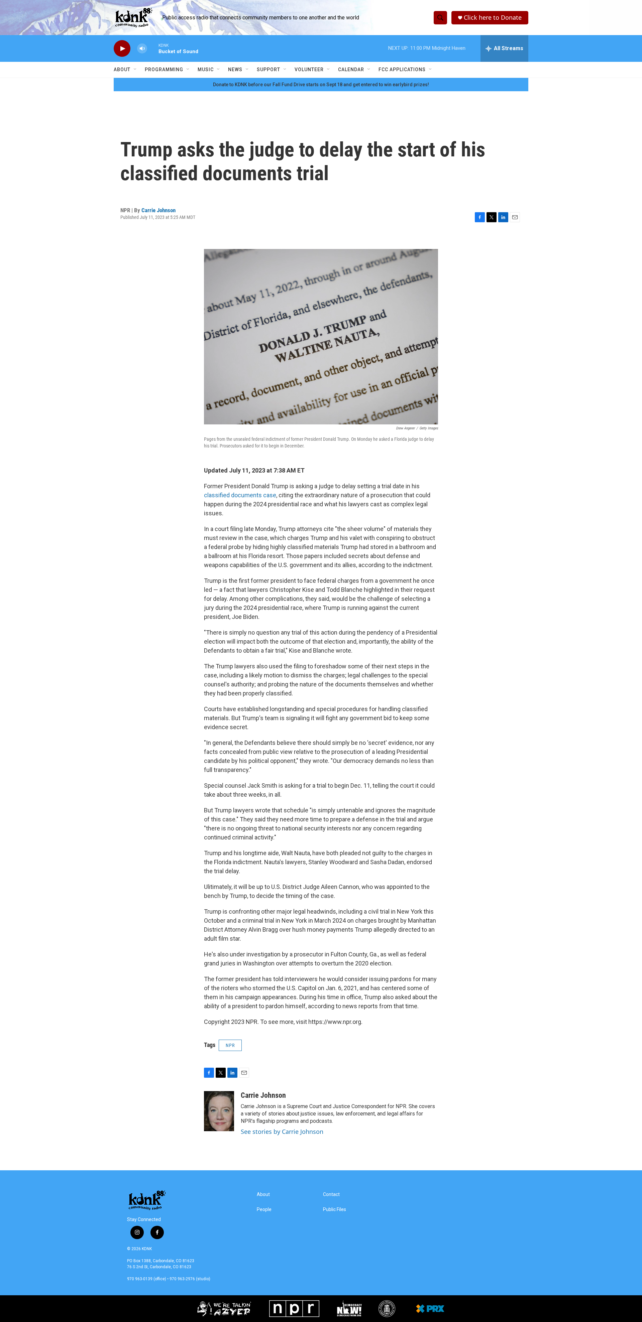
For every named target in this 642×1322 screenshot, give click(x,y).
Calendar (351, 69)
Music (206, 69)
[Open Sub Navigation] (135, 69)
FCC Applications (402, 69)
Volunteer (309, 69)
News (235, 69)
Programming (164, 69)
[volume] (142, 48)
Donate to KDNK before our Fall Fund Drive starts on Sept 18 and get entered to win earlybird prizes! (321, 84)
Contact (331, 1194)
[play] (122, 48)
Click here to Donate (493, 17)
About (122, 69)
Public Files (334, 1209)
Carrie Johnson (158, 210)
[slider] (153, 48)
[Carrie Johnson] (219, 1111)
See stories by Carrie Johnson (282, 1132)
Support (268, 69)
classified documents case (240, 495)
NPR (230, 1045)
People (264, 1209)
